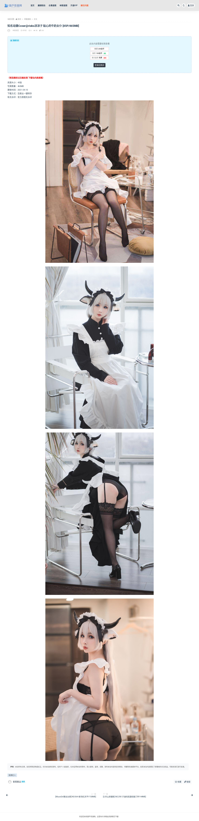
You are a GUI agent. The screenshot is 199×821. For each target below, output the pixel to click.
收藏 (179, 782)
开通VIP (74, 5)
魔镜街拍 (41, 5)
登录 (192, 5)
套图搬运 (19, 782)
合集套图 (52, 5)
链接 (188, 782)
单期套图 (63, 5)
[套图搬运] (9, 30)
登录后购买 (99, 65)
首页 (32, 5)
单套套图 (27, 19)
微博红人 (12, 775)
